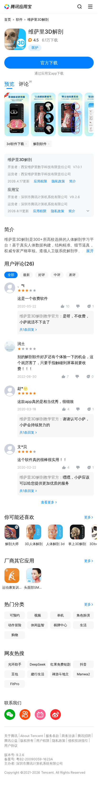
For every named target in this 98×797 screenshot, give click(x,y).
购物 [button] (14, 635)
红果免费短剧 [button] (60, 664)
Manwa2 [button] (83, 674)
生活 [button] (83, 625)
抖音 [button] (83, 664)
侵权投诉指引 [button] (78, 740)
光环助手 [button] (14, 664)
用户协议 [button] (11, 745)
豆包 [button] (14, 674)
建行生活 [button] (37, 674)
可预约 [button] (15, 615)
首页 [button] (7, 19)
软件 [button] (19, 19)
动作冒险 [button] (14, 625)
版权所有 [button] (27, 740)
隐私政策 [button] (58, 181)
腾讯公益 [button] (11, 740)
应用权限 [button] (40, 181)
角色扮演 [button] (83, 615)
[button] (18, 6)
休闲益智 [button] (37, 625)
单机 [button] (60, 615)
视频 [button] (37, 615)
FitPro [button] (14, 684)
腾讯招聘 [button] (84, 736)
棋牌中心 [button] (60, 625)
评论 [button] (24, 83)
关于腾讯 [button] (11, 736)
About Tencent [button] (31, 736)
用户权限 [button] (42, 740)
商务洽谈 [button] (68, 736)
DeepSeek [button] (37, 664)
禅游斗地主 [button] (60, 674)
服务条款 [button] (52, 736)
